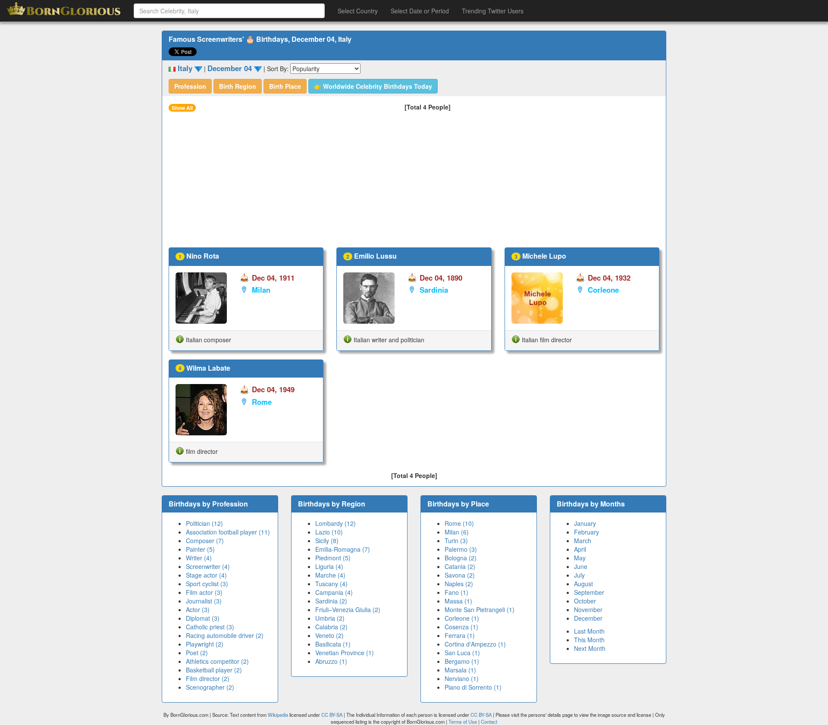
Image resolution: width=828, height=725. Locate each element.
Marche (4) (330, 575)
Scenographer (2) (210, 687)
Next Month (589, 648)
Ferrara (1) (460, 635)
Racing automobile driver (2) (224, 635)
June (580, 566)
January (585, 523)
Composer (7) (205, 540)
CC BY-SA (331, 714)
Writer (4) (199, 557)
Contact (489, 721)
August (583, 583)
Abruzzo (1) (331, 661)
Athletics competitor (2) (217, 661)
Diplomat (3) (203, 618)
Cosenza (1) (461, 626)
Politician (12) (204, 523)
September (589, 592)
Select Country (358, 10)
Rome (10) (459, 523)
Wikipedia (278, 714)
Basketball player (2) (214, 670)
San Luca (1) (462, 652)
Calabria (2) (331, 626)
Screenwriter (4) (208, 566)
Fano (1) (456, 592)
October (585, 601)
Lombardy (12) (335, 523)
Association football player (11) (228, 532)
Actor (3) (198, 609)
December (588, 618)
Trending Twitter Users (493, 10)
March (582, 540)
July (579, 575)
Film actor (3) (204, 592)
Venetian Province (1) (344, 652)
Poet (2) (197, 652)
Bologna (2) (461, 557)
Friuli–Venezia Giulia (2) (347, 609)
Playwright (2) (204, 644)
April (580, 549)
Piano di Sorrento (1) (473, 687)
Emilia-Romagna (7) (342, 549)
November (588, 609)
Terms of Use (463, 721)
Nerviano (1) (462, 678)
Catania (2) (460, 566)
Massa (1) (458, 601)
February (586, 532)
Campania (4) (334, 592)
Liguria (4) (329, 566)
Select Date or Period (420, 10)
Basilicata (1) (333, 644)
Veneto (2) (329, 635)
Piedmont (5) (333, 557)
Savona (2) (460, 575)
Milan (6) (457, 532)
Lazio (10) (329, 532)
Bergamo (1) (462, 661)
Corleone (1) (462, 618)
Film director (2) (207, 678)
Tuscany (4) (331, 583)
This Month (589, 639)
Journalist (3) (204, 601)
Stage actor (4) (206, 575)
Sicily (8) (327, 540)
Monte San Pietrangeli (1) (479, 609)
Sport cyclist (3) (207, 583)
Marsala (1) (460, 670)
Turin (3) (456, 540)
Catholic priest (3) (210, 626)
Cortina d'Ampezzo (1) (475, 644)
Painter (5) (200, 549)
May (580, 557)
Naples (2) (459, 583)
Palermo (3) (461, 549)
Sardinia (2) (331, 601)
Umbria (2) (330, 618)
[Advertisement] (414, 182)
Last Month (589, 631)
